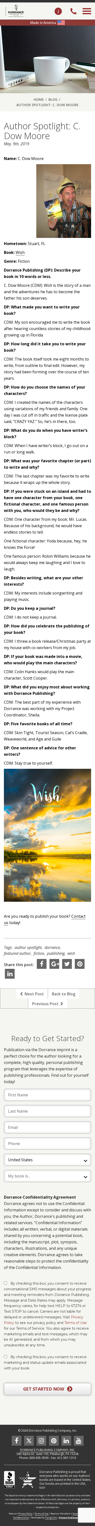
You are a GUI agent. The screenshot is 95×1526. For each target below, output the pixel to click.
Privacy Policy (25, 1513)
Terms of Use (75, 1323)
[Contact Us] (58, 11)
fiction (39, 953)
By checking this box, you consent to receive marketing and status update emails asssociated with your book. (45, 1362)
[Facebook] (42, 964)
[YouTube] (79, 1441)
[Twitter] (67, 964)
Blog (52, 99)
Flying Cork (51, 1517)
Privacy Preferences (70, 1517)
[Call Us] (73, 12)
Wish (20, 252)
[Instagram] (41, 1441)
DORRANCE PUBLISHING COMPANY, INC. (47, 1450)
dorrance (52, 947)
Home (39, 99)
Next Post (33, 994)
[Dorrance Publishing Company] (14, 11)
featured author (17, 953)
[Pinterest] (80, 964)
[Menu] (87, 17)
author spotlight (28, 947)
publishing (56, 953)
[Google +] (54, 964)
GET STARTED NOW (44, 1389)
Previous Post (46, 1003)
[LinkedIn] (10, 974)
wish (71, 953)
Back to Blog (63, 994)
